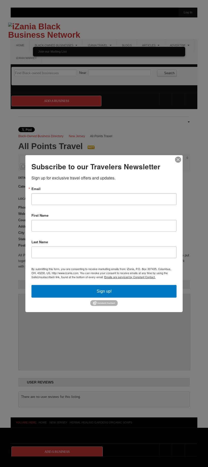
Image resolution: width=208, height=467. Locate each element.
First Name (39, 215)
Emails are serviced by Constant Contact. (129, 277)
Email (36, 188)
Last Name (39, 241)
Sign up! (104, 291)
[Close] (178, 159)
